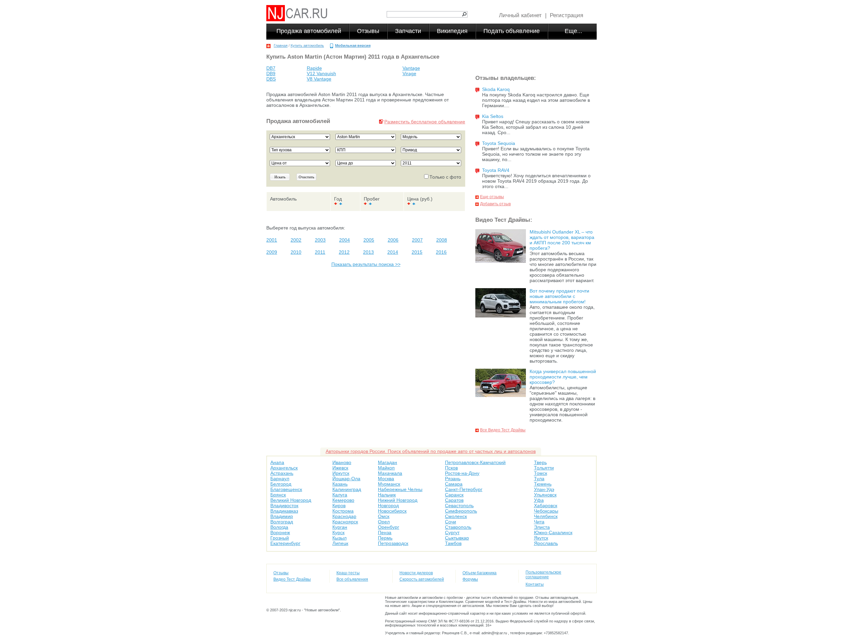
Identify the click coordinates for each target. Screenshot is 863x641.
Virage (409, 73)
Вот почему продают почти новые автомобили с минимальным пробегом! (559, 296)
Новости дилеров (416, 573)
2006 (393, 240)
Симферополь (461, 511)
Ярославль (546, 543)
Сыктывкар (457, 538)
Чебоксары (546, 511)
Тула (539, 478)
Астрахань (281, 473)
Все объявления (352, 579)
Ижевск (340, 467)
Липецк (340, 543)
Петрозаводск (393, 543)
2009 (271, 252)
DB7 (270, 68)
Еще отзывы (492, 196)
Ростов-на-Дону (462, 473)
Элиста (542, 527)
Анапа (277, 462)
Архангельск (284, 467)
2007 (417, 240)
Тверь (540, 462)
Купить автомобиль (307, 45)
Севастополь (459, 505)
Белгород (280, 484)
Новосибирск (392, 511)
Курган (339, 527)
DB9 (270, 73)
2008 (441, 240)
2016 (441, 252)
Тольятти (544, 467)
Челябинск (546, 516)
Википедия (452, 31)
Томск (540, 473)
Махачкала (390, 473)
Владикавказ (284, 511)
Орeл (384, 521)
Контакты (535, 584)
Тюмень (543, 484)
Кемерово (343, 500)
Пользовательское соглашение (543, 574)
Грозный (279, 538)
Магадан (387, 462)
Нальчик (387, 494)
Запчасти (408, 31)
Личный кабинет (520, 15)
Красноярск (345, 521)
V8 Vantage (319, 79)
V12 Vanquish (321, 73)
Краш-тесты (348, 573)
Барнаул (279, 478)
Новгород (388, 505)
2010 (296, 252)
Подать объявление (511, 31)
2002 (296, 240)
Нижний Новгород (397, 500)
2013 (368, 252)
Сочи (450, 521)
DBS (271, 79)
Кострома (343, 511)
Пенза (384, 532)
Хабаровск (545, 505)
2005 (368, 240)
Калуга (339, 494)
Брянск (278, 494)
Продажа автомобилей (308, 31)
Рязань (452, 478)
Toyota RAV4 (495, 170)
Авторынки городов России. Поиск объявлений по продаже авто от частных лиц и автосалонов (431, 451)
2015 (417, 252)
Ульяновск (545, 494)
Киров (339, 505)
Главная (281, 45)
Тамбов (453, 543)
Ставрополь (458, 527)
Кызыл (339, 538)
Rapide (314, 68)
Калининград (346, 489)
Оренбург (388, 527)
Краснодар (344, 516)
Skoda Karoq (496, 89)
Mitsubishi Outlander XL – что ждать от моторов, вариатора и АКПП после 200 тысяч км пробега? (562, 240)
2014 (392, 252)
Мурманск (389, 484)
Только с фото (445, 177)
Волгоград (281, 521)
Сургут (452, 532)
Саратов (454, 500)
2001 (271, 240)
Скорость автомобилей (421, 579)
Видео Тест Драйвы (292, 579)
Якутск (541, 538)
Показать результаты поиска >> (365, 264)
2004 (344, 240)
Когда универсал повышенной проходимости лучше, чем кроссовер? (563, 377)
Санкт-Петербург (463, 489)
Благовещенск (286, 489)
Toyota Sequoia (498, 143)
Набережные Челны (400, 489)
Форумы (470, 579)
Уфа (539, 500)
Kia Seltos (492, 116)
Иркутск (340, 473)
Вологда (279, 527)
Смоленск (456, 516)
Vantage (411, 68)
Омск (383, 516)
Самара (454, 484)
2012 (344, 252)
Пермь (385, 538)
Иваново (341, 462)
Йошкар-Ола (346, 478)
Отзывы (368, 31)
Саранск (454, 494)
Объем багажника (480, 573)
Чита (539, 521)
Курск (338, 532)
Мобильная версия (352, 45)
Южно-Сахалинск (553, 532)
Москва (386, 478)
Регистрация (566, 15)
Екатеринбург (285, 543)
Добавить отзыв (495, 204)
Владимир (281, 516)
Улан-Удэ (544, 489)
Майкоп (386, 467)
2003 (320, 240)
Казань (340, 484)
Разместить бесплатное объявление (424, 121)
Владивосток (284, 505)
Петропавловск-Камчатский (475, 462)
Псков (451, 467)
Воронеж (280, 532)
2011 (320, 252)
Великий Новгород (290, 500)
